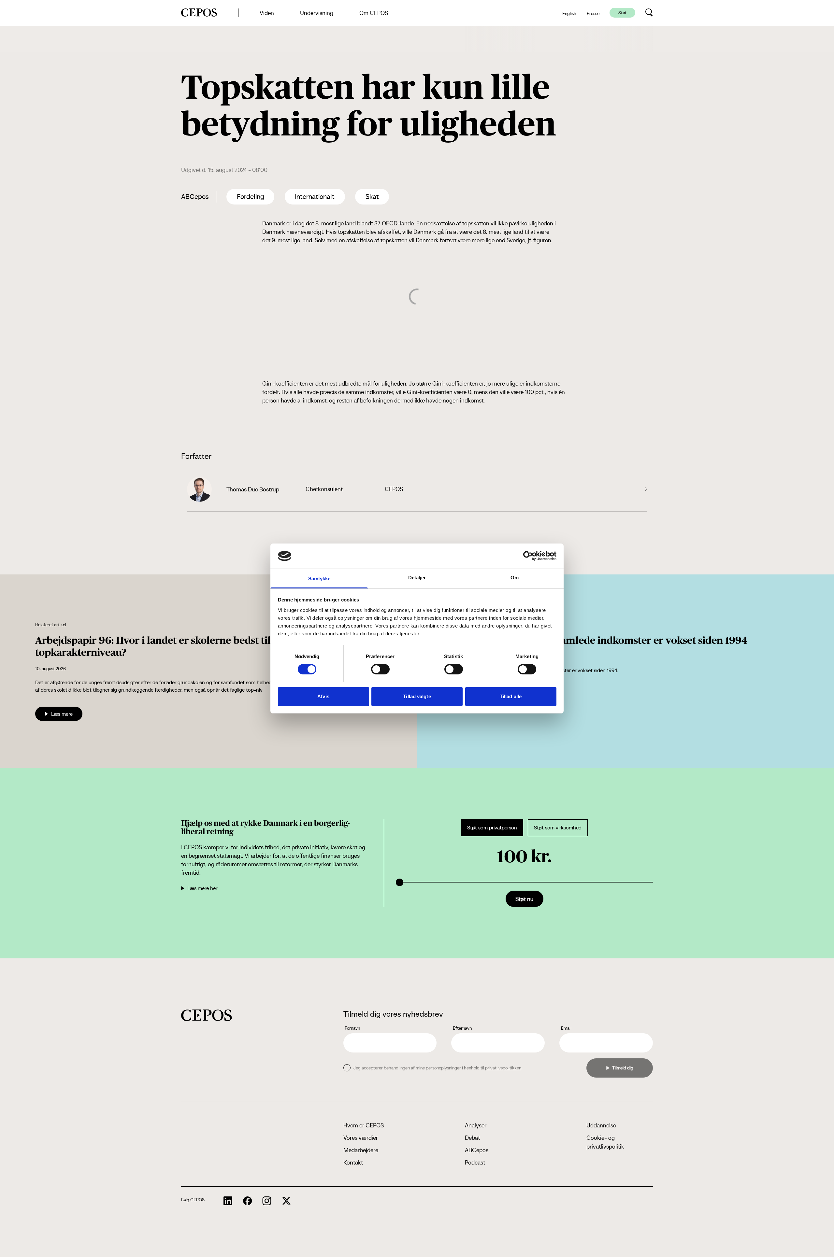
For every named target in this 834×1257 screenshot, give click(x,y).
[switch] (380, 669)
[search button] (649, 12)
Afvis (323, 696)
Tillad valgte (417, 696)
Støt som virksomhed (558, 828)
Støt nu (524, 899)
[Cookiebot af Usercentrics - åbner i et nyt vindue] (527, 556)
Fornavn (352, 1028)
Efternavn (462, 1028)
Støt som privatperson (492, 828)
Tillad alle (511, 696)
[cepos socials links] (228, 1201)
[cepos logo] (206, 1015)
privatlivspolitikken (503, 1068)
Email (566, 1028)
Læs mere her (202, 888)
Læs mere (62, 714)
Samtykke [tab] (319, 578)
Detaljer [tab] (417, 577)
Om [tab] (514, 577)
